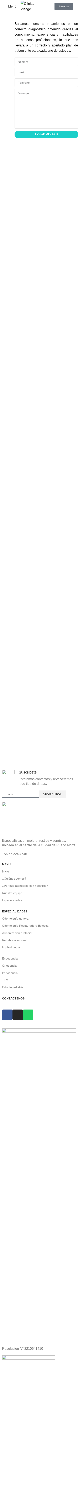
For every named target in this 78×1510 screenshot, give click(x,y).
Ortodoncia (9, 965)
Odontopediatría (13, 987)
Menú (6, 864)
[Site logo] (30, 6)
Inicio (5, 871)
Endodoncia (10, 958)
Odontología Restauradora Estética (25, 925)
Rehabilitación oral (14, 940)
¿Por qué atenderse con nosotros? (25, 885)
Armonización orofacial (17, 933)
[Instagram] (39, 237)
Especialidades (12, 900)
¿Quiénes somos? (14, 878)
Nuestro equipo (12, 893)
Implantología (11, 947)
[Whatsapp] (54, 237)
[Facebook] (46, 237)
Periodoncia (10, 973)
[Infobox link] (39, 778)
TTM (5, 980)
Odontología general (15, 918)
